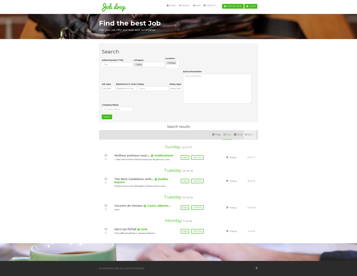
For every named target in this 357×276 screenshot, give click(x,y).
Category (138, 60)
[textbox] (144, 64)
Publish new (234, 6)
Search (185, 5)
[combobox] (149, 64)
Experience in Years (126, 84)
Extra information (192, 71)
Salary (141, 84)
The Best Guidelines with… (134, 179)
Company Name (110, 105)
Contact (211, 5)
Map (198, 5)
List (229, 134)
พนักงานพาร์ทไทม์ (125, 229)
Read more (238, 157)
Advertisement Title (112, 60)
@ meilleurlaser (162, 155)
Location (170, 58)
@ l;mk (142, 229)
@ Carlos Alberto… (157, 205)
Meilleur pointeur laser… (132, 155)
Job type (106, 84)
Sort (250, 134)
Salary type (175, 84)
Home (172, 5)
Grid (239, 134)
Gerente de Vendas (128, 205)
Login (251, 6)
